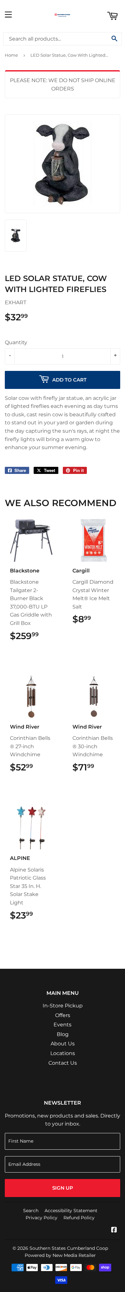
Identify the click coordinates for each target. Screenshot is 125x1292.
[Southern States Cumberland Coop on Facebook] (114, 1230)
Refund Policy (79, 1217)
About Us (63, 1044)
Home (11, 55)
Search (30, 1210)
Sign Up (62, 1188)
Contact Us (62, 1063)
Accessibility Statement (71, 1210)
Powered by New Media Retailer (60, 1255)
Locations (62, 1053)
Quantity (16, 342)
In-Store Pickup (63, 1006)
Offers (62, 1015)
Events (62, 1025)
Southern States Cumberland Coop (68, 1248)
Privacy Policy (41, 1217)
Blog (63, 1034)
